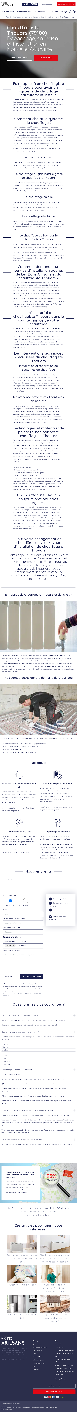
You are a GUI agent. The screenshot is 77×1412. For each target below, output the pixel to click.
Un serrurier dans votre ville (64, 1365)
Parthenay (43, 307)
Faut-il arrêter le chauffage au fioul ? (22, 1316)
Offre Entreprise (38, 1360)
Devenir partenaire (39, 1363)
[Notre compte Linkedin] (65, 11)
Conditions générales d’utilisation (21, 1407)
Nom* (5, 910)
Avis (34, 1366)
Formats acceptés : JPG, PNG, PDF (14, 942)
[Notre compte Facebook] (70, 11)
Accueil (8, 17)
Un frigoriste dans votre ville (64, 1371)
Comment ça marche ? (25, 11)
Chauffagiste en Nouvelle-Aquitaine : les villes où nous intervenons (35, 17)
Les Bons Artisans (9, 1403)
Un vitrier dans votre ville (63, 1368)
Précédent (8, 976)
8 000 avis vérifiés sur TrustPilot (42, 1211)
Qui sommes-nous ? (8, 11)
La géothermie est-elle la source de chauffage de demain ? (55, 1318)
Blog (34, 1353)
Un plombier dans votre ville (64, 1350)
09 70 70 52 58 (31, 4)
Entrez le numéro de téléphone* (14, 919)
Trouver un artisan (55, 11)
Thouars (39, 110)
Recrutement (59, 1347)
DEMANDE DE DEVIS (48, 4)
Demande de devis (19, 58)
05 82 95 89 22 (46, 58)
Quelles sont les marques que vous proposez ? (20, 1032)
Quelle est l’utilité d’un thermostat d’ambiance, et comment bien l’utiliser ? (54, 1288)
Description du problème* (11, 950)
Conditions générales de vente (40, 1407)
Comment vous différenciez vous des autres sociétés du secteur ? (28, 1110)
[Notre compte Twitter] (74, 11)
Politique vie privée (7, 1409)
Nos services (59, 1375)
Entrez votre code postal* (11, 928)
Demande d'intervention (66, 4)
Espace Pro (59, 1344)
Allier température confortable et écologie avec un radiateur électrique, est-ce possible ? (54, 1258)
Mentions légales (6, 1407)
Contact (35, 1370)
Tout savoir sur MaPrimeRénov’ (22, 1284)
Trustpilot (8, 880)
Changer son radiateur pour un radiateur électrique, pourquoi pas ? (22, 1258)
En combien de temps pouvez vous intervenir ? (20, 1015)
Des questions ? (40, 11)
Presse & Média (38, 1357)
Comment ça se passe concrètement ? (17, 1070)
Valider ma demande (32, 976)
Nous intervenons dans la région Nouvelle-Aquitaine (22, 1140)
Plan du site (53, 1407)
